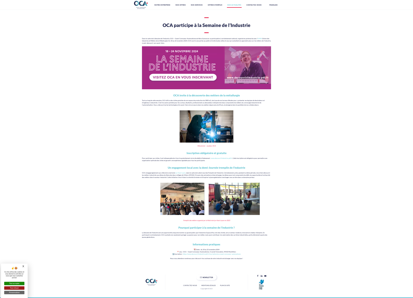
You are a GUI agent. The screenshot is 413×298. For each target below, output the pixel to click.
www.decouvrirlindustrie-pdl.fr (221, 158)
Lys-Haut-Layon (180, 173)
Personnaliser (14, 292)
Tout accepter (14, 283)
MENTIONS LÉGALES (208, 285)
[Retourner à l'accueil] (141, 5)
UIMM (260, 38)
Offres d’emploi (215, 5)
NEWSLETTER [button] (208, 277)
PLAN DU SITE (225, 285)
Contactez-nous (254, 5)
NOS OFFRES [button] (181, 5)
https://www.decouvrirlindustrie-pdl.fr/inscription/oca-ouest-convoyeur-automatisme (212, 254)
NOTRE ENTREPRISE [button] (162, 5)
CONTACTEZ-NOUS (190, 285)
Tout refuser (14, 288)
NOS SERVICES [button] (197, 5)
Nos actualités (234, 5)
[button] (272, 5)
